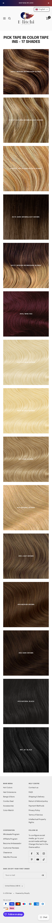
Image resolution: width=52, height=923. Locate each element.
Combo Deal (8, 801)
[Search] (9, 18)
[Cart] (47, 18)
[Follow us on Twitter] (38, 854)
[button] (41, 9)
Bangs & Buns (9, 797)
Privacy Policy (34, 810)
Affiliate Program (10, 839)
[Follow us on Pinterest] (32, 860)
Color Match (8, 810)
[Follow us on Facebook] (32, 854)
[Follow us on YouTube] (38, 860)
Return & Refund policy (38, 801)
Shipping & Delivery (36, 797)
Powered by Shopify (23, 893)
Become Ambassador (12, 843)
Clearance (7, 853)
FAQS (31, 792)
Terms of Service (36, 815)
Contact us (33, 788)
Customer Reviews (11, 848)
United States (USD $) (12, 886)
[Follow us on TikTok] (44, 860)
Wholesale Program (11, 834)
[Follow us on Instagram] (44, 854)
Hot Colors (7, 788)
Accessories (8, 806)
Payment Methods (36, 806)
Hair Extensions (9, 792)
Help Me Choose (10, 857)
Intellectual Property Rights (37, 821)
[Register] (43, 875)
